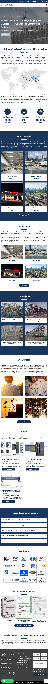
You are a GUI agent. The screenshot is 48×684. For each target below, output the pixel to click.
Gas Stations (12, 208)
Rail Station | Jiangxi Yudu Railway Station (12, 319)
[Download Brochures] (29, 1)
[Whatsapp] (10, 673)
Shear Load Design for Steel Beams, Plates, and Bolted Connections (34, 458)
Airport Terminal (12, 176)
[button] (24, 215)
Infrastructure (36, 208)
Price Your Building (43, 1)
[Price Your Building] (38, 1)
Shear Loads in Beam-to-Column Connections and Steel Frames (9, 458)
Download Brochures (24, 1)
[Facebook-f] (12, 673)
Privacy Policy (41, 671)
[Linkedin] (14, 673)
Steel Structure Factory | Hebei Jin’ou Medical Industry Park (36, 320)
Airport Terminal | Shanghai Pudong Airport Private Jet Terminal (36, 343)
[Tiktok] (14, 674)
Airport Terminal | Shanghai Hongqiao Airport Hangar (12, 343)
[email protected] (5, 676)
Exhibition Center (36, 176)
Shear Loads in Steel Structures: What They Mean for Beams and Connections (11, 491)
